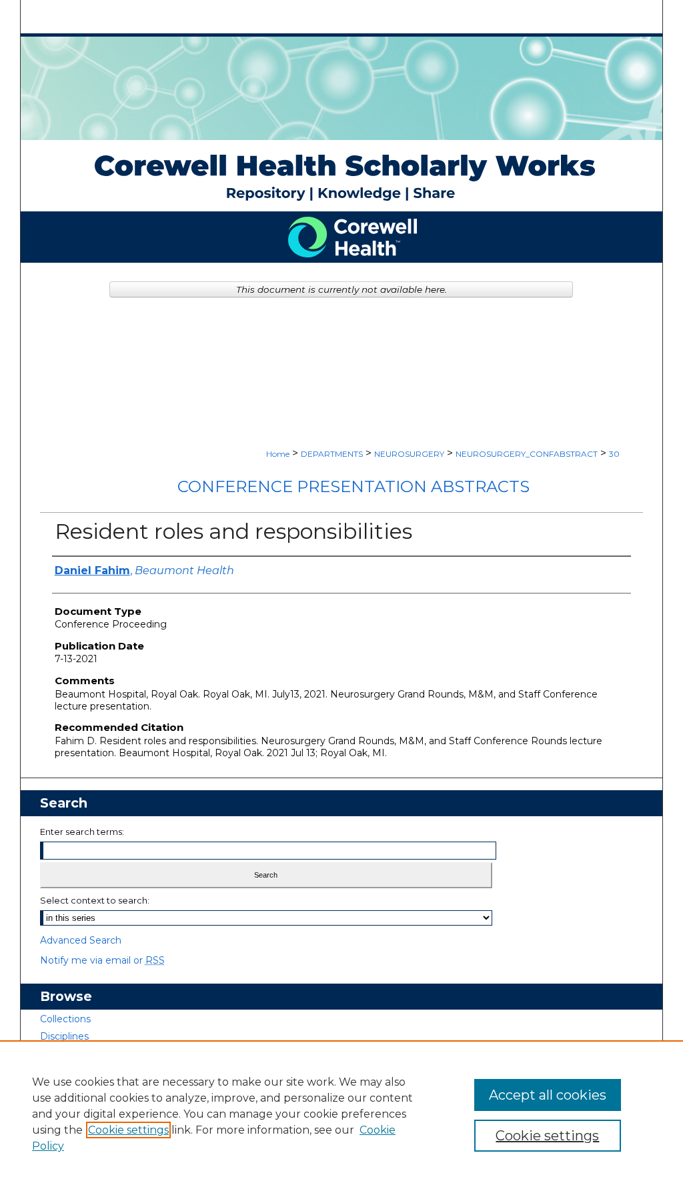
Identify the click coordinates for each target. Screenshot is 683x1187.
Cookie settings (128, 1130)
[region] (341, 1113)
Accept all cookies (547, 1095)
